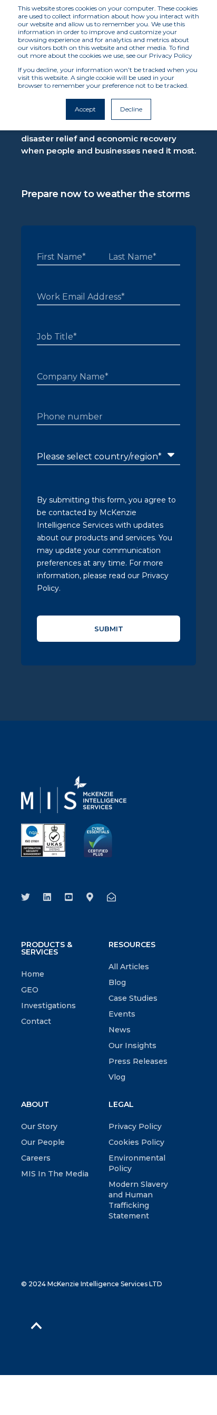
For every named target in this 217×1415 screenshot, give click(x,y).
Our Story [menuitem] (39, 1126)
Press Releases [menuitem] (137, 1061)
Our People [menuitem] (43, 1142)
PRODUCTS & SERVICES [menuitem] (46, 949)
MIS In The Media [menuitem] (54, 1173)
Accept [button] (85, 109)
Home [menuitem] (32, 974)
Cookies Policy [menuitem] (136, 1142)
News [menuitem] (119, 1029)
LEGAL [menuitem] (121, 1105)
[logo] (73, 794)
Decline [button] (131, 109)
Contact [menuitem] (36, 1021)
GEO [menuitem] (29, 989)
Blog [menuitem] (117, 982)
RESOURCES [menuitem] (131, 945)
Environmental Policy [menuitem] (136, 1163)
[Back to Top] (36, 1325)
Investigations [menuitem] (48, 1005)
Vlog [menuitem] (116, 1077)
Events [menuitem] (121, 1014)
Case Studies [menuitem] (132, 998)
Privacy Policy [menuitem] (135, 1126)
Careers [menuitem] (36, 1158)
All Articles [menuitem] (128, 966)
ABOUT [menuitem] (35, 1105)
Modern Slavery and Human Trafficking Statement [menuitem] (138, 1200)
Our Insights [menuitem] (132, 1045)
